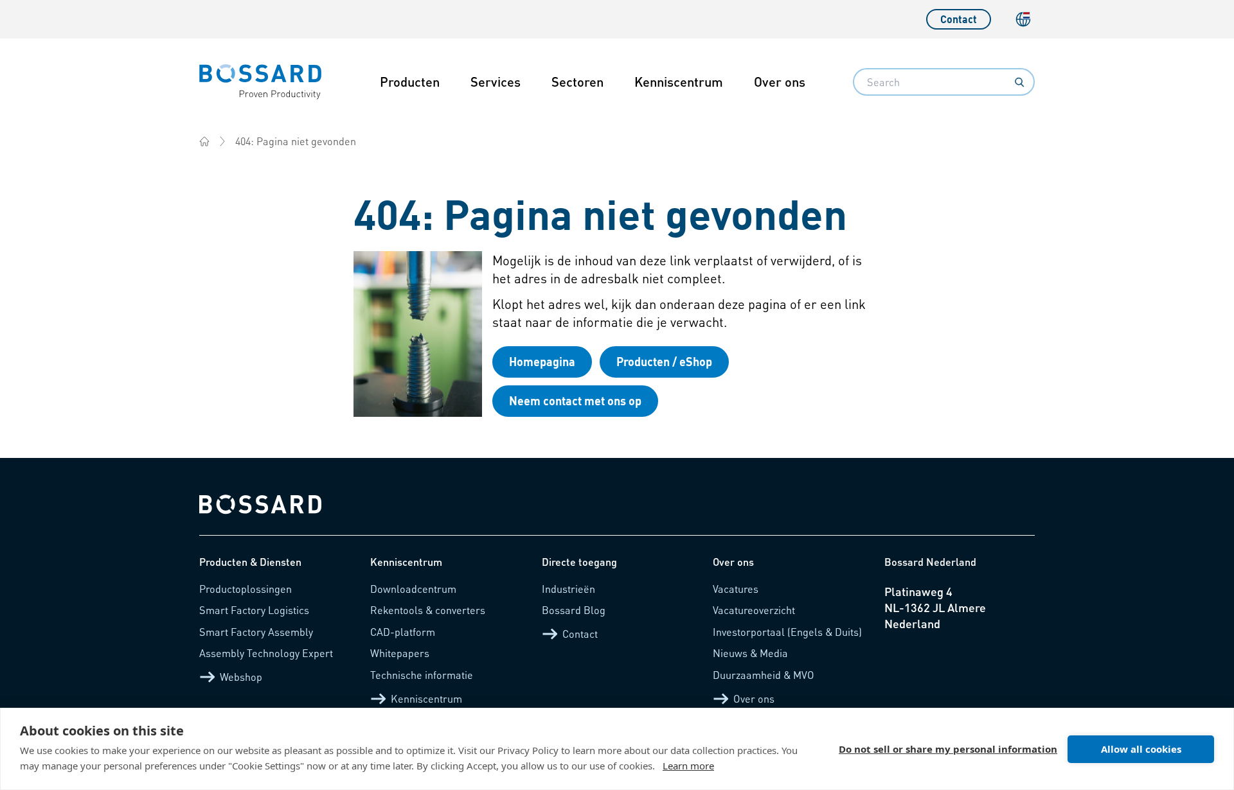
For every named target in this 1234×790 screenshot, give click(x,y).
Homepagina (542, 361)
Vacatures (735, 588)
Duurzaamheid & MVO (763, 674)
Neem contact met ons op (575, 400)
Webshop (241, 676)
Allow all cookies (1141, 748)
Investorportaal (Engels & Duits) (787, 631)
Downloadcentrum (413, 588)
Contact (958, 19)
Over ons (779, 81)
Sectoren (577, 81)
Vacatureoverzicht (754, 610)
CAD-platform (402, 631)
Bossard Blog (573, 610)
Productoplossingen (245, 588)
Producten (410, 81)
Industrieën (568, 588)
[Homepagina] (204, 141)
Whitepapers (399, 653)
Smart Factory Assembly (256, 631)
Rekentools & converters (427, 610)
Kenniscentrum (678, 81)
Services (495, 81)
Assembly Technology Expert (266, 653)
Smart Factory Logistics (254, 610)
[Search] (1019, 82)
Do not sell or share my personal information (948, 748)
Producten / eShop (664, 361)
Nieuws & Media (750, 653)
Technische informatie (421, 674)
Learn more (688, 765)
